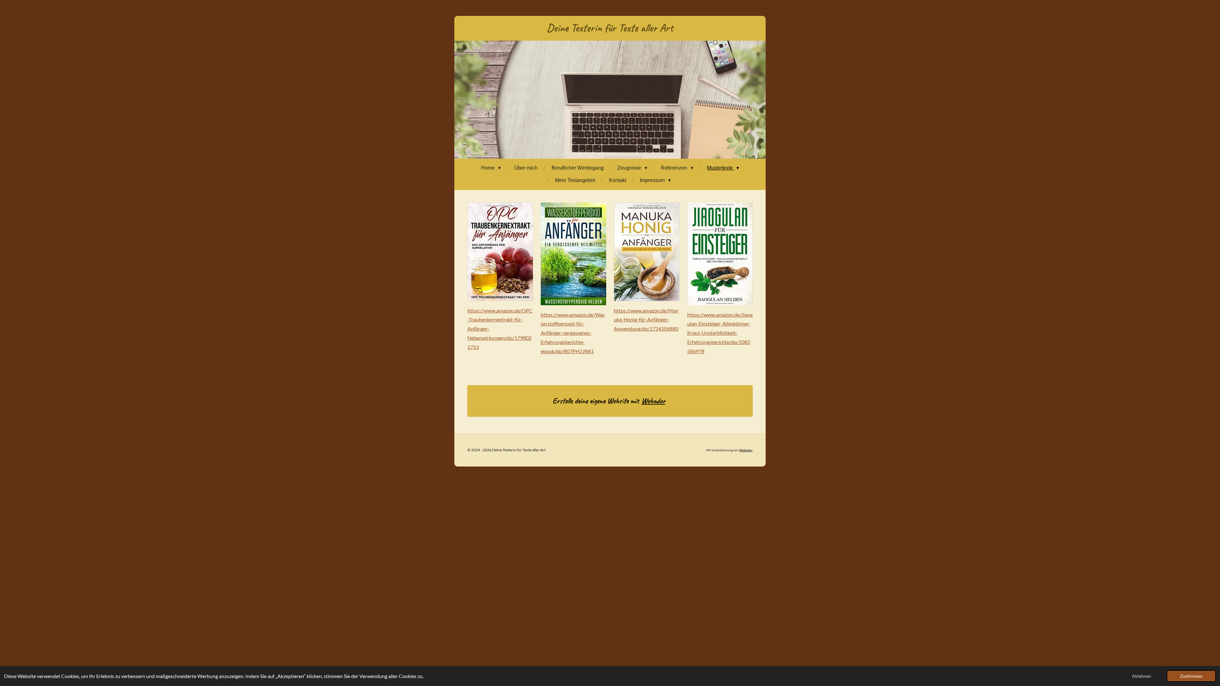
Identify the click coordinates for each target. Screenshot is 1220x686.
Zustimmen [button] (1191, 676)
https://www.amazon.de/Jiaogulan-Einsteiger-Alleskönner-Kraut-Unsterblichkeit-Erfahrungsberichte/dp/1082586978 (720, 333)
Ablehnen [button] (1141, 676)
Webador (653, 401)
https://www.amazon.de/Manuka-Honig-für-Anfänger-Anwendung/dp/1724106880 (646, 319)
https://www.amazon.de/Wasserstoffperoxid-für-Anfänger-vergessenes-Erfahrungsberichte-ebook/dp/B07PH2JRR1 (573, 333)
